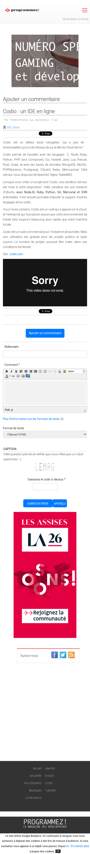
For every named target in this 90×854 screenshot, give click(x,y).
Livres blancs (33, 797)
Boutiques (35, 790)
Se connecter (69, 19)
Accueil (37, 768)
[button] (6, 371)
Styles (71, 371)
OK (58, 851)
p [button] (12, 409)
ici (67, 846)
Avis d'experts (33, 783)
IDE (9, 127)
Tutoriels (50, 790)
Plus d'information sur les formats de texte (31, 419)
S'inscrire (83, 19)
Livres (49, 783)
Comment (12, 364)
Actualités (36, 775)
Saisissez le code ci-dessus (47, 479)
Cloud (15, 127)
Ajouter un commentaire (45, 333)
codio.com (16, 254)
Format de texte (13, 428)
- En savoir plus (79, 846)
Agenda (50, 768)
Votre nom (11, 346)
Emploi (49, 775)
